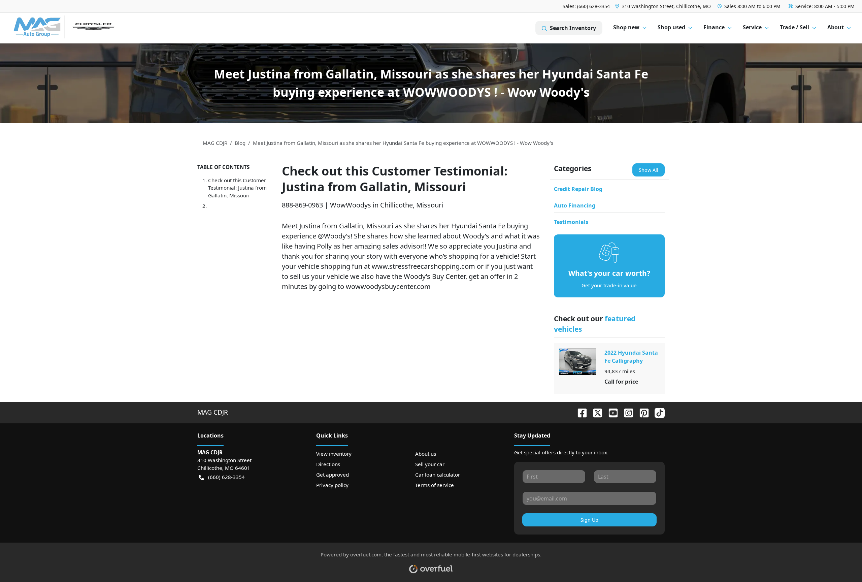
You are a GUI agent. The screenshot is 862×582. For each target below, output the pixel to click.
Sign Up (589, 520)
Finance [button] (714, 27)
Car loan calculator (437, 474)
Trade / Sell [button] (794, 27)
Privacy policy (332, 485)
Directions (328, 464)
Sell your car (429, 464)
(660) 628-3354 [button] (226, 477)
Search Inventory (573, 28)
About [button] (835, 27)
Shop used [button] (671, 27)
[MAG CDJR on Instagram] (626, 412)
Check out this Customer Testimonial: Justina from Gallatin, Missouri (237, 188)
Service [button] (752, 27)
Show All (648, 170)
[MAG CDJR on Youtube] (610, 412)
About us (425, 453)
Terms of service (434, 485)
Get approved (332, 474)
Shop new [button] (626, 27)
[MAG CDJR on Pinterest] (641, 412)
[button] (663, 6)
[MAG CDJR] (75, 28)
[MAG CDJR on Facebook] (579, 412)
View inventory (334, 453)
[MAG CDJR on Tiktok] (657, 412)
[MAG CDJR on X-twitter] (595, 412)
